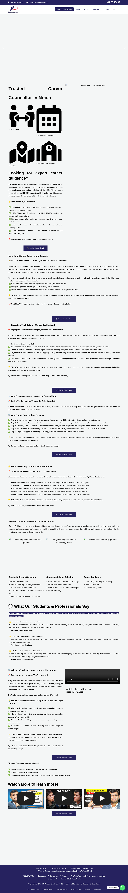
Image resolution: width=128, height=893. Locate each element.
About (86, 9)
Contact (106, 9)
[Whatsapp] (122, 887)
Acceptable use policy (47, 889)
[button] (3, 47)
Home (78, 9)
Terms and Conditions (61, 889)
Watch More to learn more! (33, 784)
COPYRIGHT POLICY (75, 889)
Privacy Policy (97, 889)
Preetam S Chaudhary (91, 884)
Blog (114, 9)
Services (95, 9)
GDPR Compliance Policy (33, 889)
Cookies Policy (87, 889)
